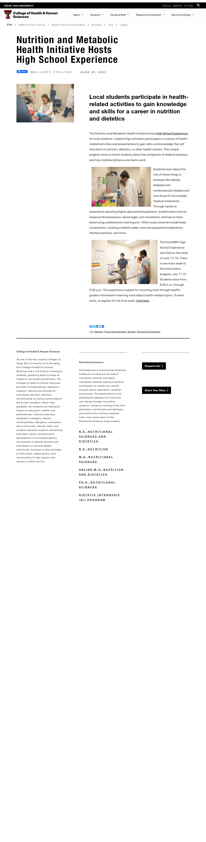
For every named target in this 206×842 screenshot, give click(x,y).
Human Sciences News (115, 331)
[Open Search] (198, 5)
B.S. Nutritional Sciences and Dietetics (96, 436)
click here (142, 300)
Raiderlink (177, 5)
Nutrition (131, 331)
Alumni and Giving (180, 14)
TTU (9, 24)
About (76, 14)
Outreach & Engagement (148, 331)
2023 (110, 24)
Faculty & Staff (118, 14)
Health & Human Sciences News (68, 24)
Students (95, 14)
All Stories (96, 24)
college (123, 24)
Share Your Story (155, 390)
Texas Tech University (19, 5)
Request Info (152, 365)
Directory (167, 5)
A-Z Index (188, 5)
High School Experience (172, 133)
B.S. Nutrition (93, 448)
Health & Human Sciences (31, 24)
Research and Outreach (148, 14)
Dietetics (99, 331)
